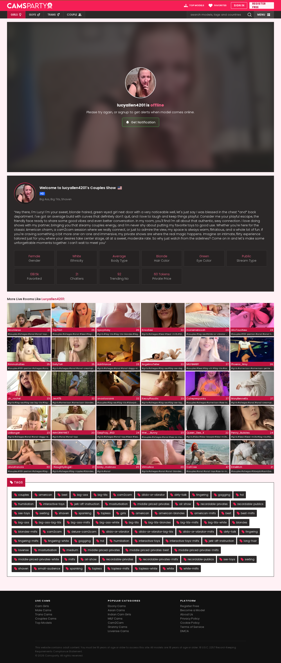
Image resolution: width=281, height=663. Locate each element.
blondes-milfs (27, 531)
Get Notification (143, 122)
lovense (23, 550)
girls (123, 513)
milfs (71, 559)
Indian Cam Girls (119, 614)
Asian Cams (116, 610)
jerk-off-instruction (86, 504)
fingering (202, 495)
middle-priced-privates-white (38, 559)
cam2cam (124, 495)
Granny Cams (117, 626)
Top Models (43, 622)
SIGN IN (239, 5)
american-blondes (172, 513)
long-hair (250, 541)
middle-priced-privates (153, 504)
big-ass (82, 495)
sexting (44, 513)
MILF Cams (115, 618)
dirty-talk (180, 495)
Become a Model (192, 610)
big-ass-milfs (80, 522)
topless (106, 513)
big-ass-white (109, 522)
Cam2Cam (116, 622)
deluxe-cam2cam (83, 531)
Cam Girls (42, 606)
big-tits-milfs (189, 522)
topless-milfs (120, 568)
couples (23, 495)
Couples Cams (45, 618)
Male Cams (43, 610)
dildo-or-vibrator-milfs (198, 531)
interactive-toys (54, 504)
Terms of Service (192, 626)
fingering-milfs (28, 541)
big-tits (103, 495)
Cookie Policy (190, 622)
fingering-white (58, 541)
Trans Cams (43, 614)
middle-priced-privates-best (149, 550)
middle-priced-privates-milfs (198, 550)
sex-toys (24, 513)
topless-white (148, 568)
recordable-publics (250, 504)
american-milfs (205, 513)
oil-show (185, 504)
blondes (241, 522)
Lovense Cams (118, 631)
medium (72, 550)
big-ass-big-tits (50, 522)
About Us (186, 614)
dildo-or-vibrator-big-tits (156, 531)
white (170, 568)
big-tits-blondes (159, 522)
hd (242, 495)
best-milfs (248, 513)
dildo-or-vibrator (153, 495)
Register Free (189, 606)
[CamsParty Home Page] (29, 5)
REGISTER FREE (259, 5)
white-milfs (191, 568)
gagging (224, 495)
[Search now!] (249, 14)
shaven (64, 513)
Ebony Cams (117, 606)
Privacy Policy (190, 618)
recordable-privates (214, 504)
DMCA (184, 631)
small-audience (49, 568)
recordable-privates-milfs (160, 559)
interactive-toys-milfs (184, 541)
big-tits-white (217, 522)
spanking (85, 513)
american (45, 495)
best (64, 495)
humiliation (26, 504)
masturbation (118, 504)
